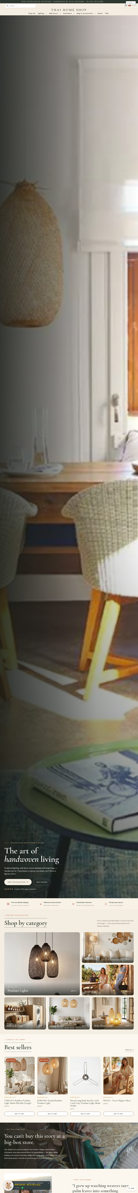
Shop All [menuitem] (31, 13)
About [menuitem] (100, 13)
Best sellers (42, 882)
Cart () (129, 5)
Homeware (67, 13)
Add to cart (19, 1114)
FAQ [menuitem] (107, 13)
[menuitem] (42, 13)
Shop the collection (18, 882)
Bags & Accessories (85, 13)
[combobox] (9, 1187)
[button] (131, 3)
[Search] (7, 6)
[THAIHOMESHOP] (69, 10)
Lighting (41, 13)
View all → (129, 1050)
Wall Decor (54, 13)
